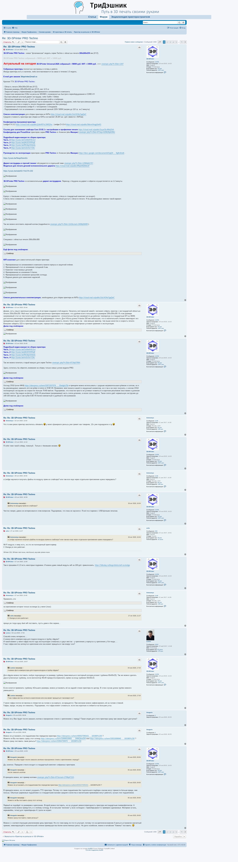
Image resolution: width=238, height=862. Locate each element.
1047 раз (161, 70)
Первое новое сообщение (134, 42)
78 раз (159, 68)
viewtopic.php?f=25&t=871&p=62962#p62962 (97, 132)
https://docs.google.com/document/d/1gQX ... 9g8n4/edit (101, 153)
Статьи (92, 17)
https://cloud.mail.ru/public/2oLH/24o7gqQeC (68, 114)
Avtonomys (150, 418)
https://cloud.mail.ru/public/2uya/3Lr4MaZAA (96, 130)
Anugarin (149, 712)
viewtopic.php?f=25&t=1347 (112, 64)
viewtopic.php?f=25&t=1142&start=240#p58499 (69, 224)
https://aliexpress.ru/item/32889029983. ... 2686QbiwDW (63, 738)
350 (156, 531)
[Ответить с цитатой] (139, 47)
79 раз (159, 537)
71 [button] (182, 42)
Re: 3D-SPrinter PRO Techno (20, 38)
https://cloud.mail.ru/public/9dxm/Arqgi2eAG (83, 124)
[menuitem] (14, 28)
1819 (156, 644)
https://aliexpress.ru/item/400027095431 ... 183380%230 (79, 736)
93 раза (160, 649)
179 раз (160, 651)
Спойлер (9, 253)
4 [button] (173, 42)
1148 (156, 421)
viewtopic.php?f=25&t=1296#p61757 (78, 163)
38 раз (159, 427)
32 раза (160, 539)
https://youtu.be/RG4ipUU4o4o (23, 145)
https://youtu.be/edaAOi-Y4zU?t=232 (18, 171)
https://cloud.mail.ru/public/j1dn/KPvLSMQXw (34, 124)
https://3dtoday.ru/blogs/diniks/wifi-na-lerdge (112, 565)
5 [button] (176, 42)
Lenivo (148, 641)
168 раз (160, 429)
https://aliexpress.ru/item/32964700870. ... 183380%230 (59, 741)
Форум (103, 17)
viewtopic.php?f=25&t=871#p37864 (66, 363)
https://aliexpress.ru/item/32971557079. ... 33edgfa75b (46, 385)
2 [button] (167, 42)
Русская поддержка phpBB (94, 850)
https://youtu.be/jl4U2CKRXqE (23, 142)
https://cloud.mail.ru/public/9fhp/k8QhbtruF (73, 166)
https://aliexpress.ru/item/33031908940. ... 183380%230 (112, 738)
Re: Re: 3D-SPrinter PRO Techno (19, 304)
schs (148, 528)
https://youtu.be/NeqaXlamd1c (15, 158)
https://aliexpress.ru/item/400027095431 (73, 785)
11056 (157, 62)
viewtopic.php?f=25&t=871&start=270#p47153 (55, 777)
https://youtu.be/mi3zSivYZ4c (23, 148)
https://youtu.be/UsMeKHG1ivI (23, 140)
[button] (160, 42)
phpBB (90, 848)
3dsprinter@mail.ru (29, 77)
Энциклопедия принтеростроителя (130, 17)
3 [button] (170, 42)
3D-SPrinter (150, 59)
